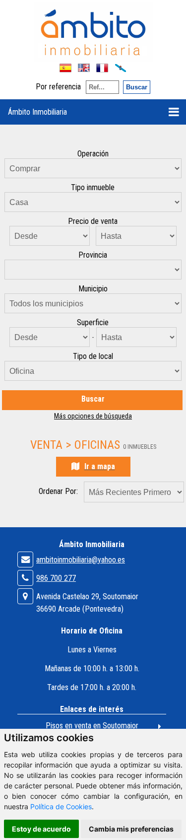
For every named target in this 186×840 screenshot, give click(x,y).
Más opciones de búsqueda (93, 416)
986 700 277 (56, 578)
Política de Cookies (61, 806)
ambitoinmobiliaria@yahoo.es (80, 559)
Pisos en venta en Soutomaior (92, 725)
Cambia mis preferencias (131, 829)
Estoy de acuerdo (41, 829)
